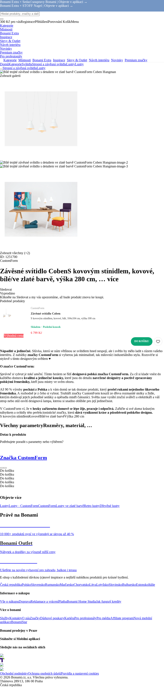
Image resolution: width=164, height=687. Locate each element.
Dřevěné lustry (110, 506)
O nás (26, 618)
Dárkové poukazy (52, 618)
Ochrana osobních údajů (44, 673)
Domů (4, 64)
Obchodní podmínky (14, 673)
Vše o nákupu (9, 601)
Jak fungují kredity (108, 601)
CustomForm (47, 506)
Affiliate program (121, 618)
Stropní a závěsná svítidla (49, 64)
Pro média (103, 618)
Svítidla (27, 64)
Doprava (25, 601)
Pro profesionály (85, 618)
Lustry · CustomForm (23, 506)
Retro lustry (92, 506)
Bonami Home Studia (81, 601)
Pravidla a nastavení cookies (80, 673)
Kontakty (15, 618)
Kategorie (15, 64)
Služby (4, 618)
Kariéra (69, 618)
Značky (35, 618)
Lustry (79, 64)
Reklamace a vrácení (45, 601)
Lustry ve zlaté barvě (70, 506)
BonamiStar (19, 622)
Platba (63, 601)
